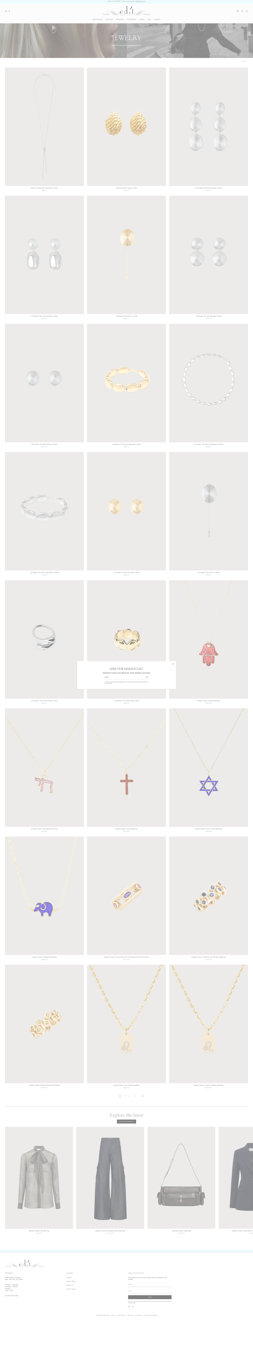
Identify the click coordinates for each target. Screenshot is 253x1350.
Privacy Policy (137, 682)
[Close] (173, 664)
